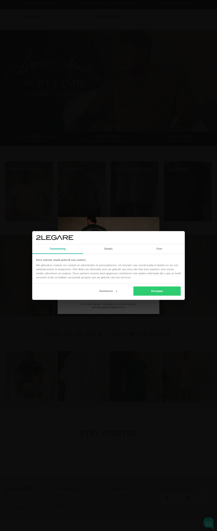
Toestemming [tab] (58, 248)
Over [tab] (159, 248)
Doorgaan (157, 291)
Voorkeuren (106, 291)
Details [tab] (108, 248)
